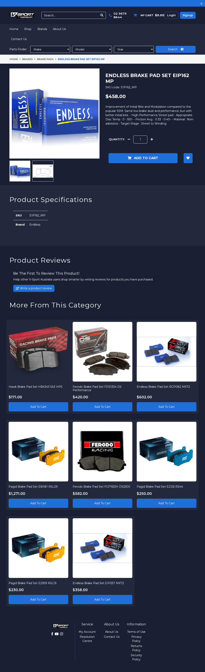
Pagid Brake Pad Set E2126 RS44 (160, 486)
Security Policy (136, 657)
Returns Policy (136, 648)
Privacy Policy (136, 639)
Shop (27, 29)
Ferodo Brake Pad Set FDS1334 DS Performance (97, 388)
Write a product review (35, 288)
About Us (59, 29)
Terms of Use (136, 632)
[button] (188, 158)
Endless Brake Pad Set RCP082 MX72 (163, 387)
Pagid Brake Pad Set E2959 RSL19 (32, 583)
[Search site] (102, 15)
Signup (188, 15)
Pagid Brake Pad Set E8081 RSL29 (33, 486)
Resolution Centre (87, 639)
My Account (87, 632)
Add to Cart (145, 158)
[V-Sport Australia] (22, 15)
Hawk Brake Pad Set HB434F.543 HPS (35, 387)
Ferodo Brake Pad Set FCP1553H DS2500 (101, 486)
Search (174, 49)
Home (13, 29)
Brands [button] (42, 29)
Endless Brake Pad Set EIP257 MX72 (98, 583)
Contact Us (19, 39)
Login (171, 15)
